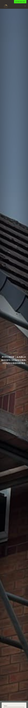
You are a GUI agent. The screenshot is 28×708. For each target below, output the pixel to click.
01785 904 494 (20, 1)
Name (6, 705)
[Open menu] (25, 6)
